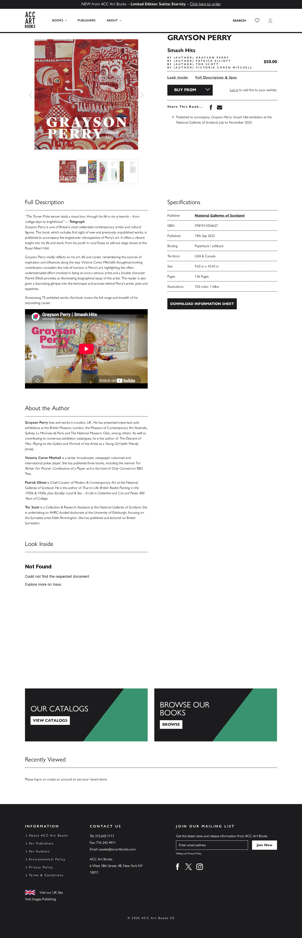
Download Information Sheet (202, 304)
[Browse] (215, 714)
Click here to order (205, 4)
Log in (234, 90)
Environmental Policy (47, 859)
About (112, 20)
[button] (257, 20)
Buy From (185, 89)
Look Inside (177, 77)
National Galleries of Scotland (220, 215)
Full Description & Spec (216, 77)
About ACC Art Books (48, 835)
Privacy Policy (41, 867)
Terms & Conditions (46, 875)
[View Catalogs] (86, 714)
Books (57, 20)
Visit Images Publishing (40, 899)
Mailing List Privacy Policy (188, 853)
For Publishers (41, 843)
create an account (59, 779)
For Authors (39, 851)
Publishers (87, 20)
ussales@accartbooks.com (117, 849)
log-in (38, 779)
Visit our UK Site (51, 892)
